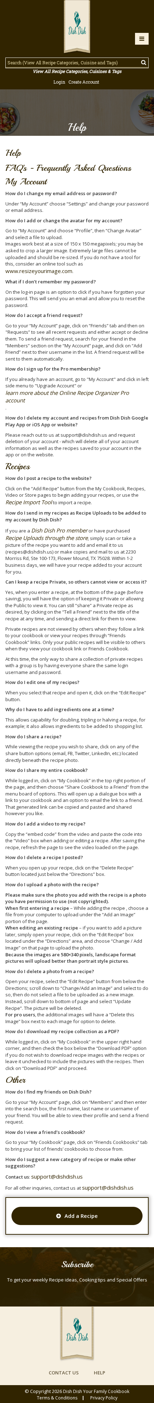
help (99, 1372)
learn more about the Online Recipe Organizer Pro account (67, 396)
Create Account (83, 82)
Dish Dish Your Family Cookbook (96, 1391)
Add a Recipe (81, 1215)
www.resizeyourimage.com (38, 270)
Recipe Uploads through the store (46, 537)
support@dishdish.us (57, 1176)
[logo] (77, 27)
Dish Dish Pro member (59, 530)
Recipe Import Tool (28, 502)
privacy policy (103, 1398)
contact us (64, 1372)
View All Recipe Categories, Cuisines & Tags (77, 71)
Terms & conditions (57, 1398)
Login (59, 82)
